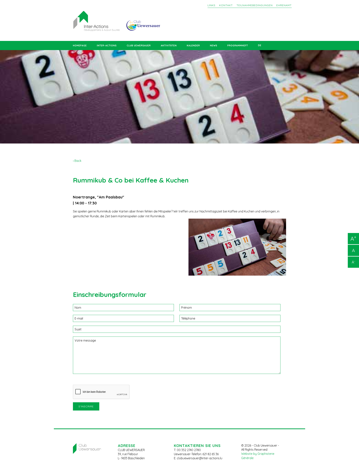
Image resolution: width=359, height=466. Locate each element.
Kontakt (226, 5)
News (213, 45)
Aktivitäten (169, 45)
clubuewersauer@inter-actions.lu (199, 458)
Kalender (193, 45)
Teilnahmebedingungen (255, 5)
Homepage (80, 45)
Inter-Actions (107, 45)
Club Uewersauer (139, 45)
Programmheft (237, 45)
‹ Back (77, 161)
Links (211, 5)
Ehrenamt (284, 5)
